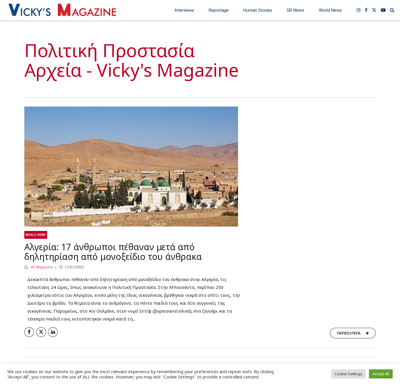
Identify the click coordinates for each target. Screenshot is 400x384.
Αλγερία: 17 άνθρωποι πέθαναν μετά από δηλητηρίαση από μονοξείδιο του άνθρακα (113, 252)
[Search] (392, 10)
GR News (295, 10)
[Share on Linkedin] (53, 332)
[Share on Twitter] (41, 332)
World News (330, 10)
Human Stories (257, 10)
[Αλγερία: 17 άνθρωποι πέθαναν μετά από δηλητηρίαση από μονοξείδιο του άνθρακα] (200, 167)
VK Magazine (41, 267)
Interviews (184, 10)
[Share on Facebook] (29, 332)
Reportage (219, 10)
